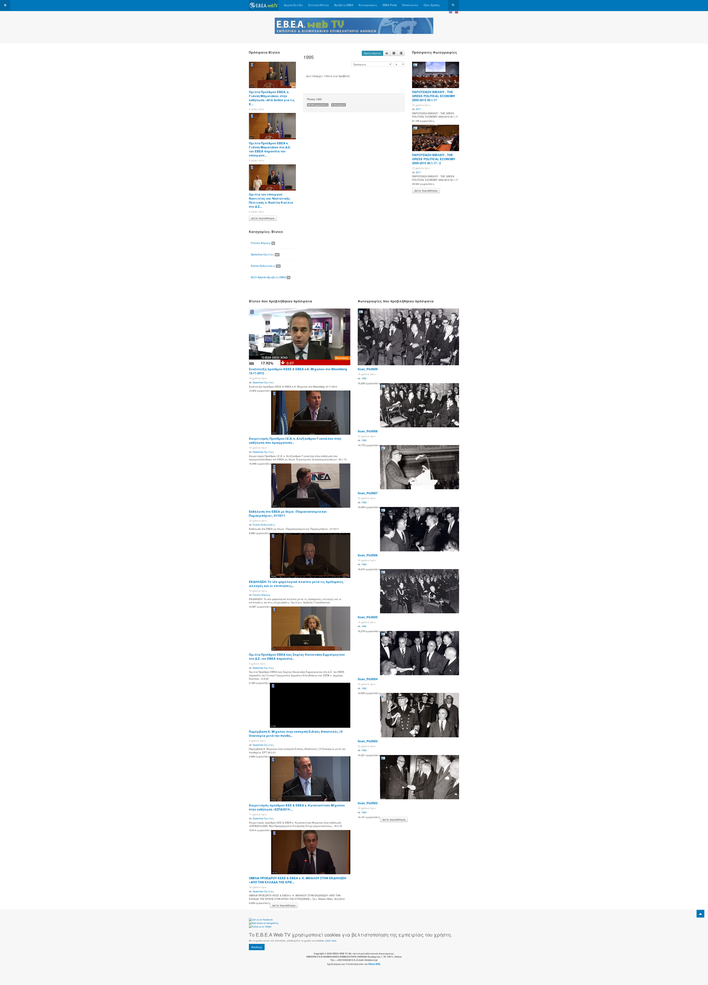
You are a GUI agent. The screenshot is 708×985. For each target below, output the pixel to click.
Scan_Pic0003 (368, 741)
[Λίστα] (401, 53)
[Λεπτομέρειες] (386, 53)
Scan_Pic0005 (368, 617)
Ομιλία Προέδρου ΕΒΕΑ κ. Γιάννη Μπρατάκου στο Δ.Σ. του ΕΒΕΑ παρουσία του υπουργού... (270, 149)
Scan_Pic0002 (368, 803)
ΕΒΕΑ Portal (390, 5)
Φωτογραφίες (368, 5)
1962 (364, 378)
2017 (418, 109)
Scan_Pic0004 (368, 679)
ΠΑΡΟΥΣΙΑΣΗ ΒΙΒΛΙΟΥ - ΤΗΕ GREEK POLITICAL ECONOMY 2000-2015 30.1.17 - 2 (433, 159)
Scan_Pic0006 (368, 555)
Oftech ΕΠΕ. (374, 964)
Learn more (330, 940)
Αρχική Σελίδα (293, 5)
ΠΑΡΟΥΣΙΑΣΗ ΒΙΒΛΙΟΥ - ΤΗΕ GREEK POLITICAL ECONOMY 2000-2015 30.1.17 (433, 96)
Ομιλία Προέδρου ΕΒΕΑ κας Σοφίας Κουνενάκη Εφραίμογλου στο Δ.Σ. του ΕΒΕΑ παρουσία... (297, 656)
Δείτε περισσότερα (262, 218)
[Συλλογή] (394, 53)
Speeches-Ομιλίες (265, 254)
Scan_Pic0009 (368, 369)
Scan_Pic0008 (368, 431)
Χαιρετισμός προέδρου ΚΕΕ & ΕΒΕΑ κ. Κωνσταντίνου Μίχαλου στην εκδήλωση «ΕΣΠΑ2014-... (297, 807)
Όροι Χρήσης (432, 5)
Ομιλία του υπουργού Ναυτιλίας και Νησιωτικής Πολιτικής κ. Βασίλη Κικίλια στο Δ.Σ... (271, 200)
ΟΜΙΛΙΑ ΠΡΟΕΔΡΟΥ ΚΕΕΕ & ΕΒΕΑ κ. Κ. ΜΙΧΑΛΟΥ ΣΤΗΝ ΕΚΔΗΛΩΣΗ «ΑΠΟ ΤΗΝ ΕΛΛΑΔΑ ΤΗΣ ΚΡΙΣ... (297, 880)
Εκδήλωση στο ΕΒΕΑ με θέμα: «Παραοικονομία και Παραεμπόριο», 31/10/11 (288, 513)
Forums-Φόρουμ (262, 243)
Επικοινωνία (410, 5)
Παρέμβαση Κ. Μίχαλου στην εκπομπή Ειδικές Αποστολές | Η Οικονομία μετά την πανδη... (296, 733)
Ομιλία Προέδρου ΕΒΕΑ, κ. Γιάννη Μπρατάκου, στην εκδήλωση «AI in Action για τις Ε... (272, 98)
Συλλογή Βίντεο (318, 5)
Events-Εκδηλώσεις (265, 266)
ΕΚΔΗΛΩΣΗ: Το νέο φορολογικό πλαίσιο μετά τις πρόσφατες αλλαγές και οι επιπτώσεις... (296, 584)
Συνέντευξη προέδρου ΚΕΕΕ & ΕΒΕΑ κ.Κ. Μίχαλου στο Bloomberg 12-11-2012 (298, 371)
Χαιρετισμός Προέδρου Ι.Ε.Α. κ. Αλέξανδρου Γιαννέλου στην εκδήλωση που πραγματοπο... (295, 440)
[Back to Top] (700, 914)
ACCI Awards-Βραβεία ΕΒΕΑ (270, 277)
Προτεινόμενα (372, 53)
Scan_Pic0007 (368, 493)
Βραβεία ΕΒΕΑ (343, 5)
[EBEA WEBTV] (263, 5)
